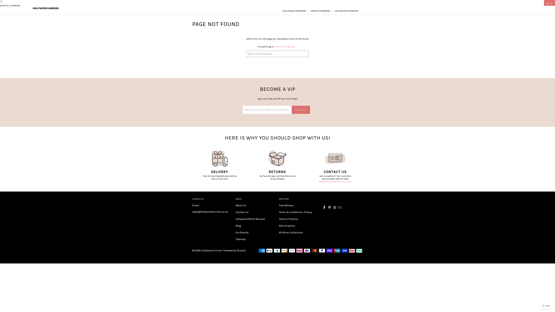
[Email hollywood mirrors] (340, 208)
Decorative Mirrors (347, 11)
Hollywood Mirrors (295, 11)
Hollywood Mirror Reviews (250, 219)
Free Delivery (286, 205)
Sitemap (241, 239)
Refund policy (287, 225)
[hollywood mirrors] (46, 8)
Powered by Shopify (234, 250)
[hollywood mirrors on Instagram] (335, 208)
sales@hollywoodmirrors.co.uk (335, 181)
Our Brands (242, 232)
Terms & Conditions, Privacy (295, 212)
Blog (238, 225)
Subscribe (301, 109)
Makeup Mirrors (321, 11)
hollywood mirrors (211, 250)
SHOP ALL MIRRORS (10, 5)
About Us (241, 205)
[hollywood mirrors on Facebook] (324, 208)
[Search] (1, 1)
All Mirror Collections (291, 232)
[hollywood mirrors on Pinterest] (330, 208)
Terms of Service (288, 219)
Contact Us (242, 212)
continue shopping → (286, 46)
